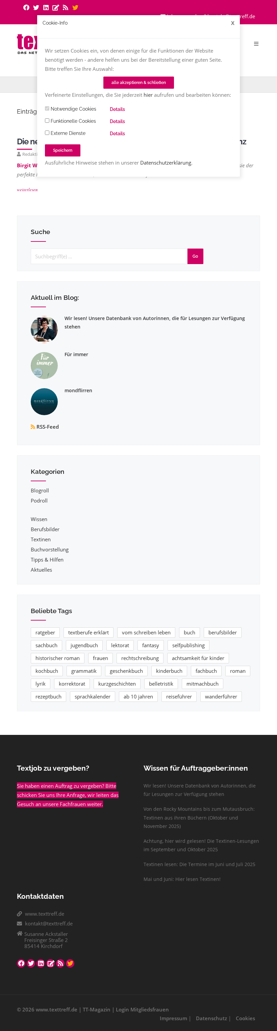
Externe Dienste (67, 133)
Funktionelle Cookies (72, 121)
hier (148, 94)
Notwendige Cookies (72, 109)
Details (117, 109)
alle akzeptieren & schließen (138, 82)
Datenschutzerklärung (165, 162)
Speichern (62, 150)
